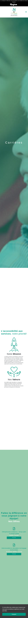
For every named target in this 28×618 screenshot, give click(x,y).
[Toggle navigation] (26, 12)
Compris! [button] (14, 614)
